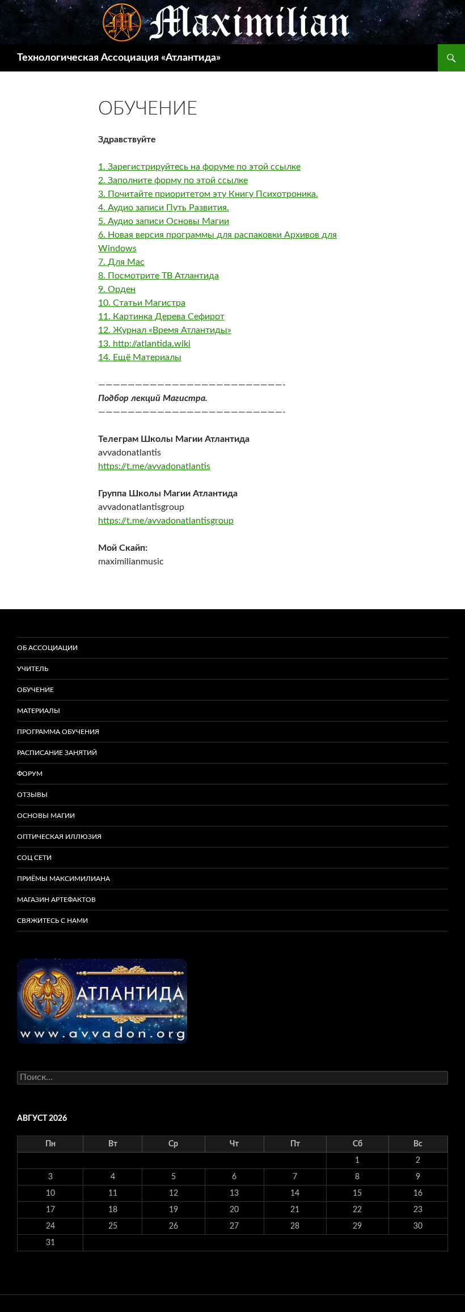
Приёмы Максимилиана (63, 878)
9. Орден (117, 289)
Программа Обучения (58, 731)
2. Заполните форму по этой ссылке (173, 180)
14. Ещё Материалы (139, 357)
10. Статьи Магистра (141, 302)
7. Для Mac (121, 262)
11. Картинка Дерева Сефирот (161, 316)
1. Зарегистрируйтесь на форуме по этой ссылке (199, 166)
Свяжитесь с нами (52, 920)
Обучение (35, 689)
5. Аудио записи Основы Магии (163, 221)
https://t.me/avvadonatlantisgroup (166, 520)
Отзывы (32, 794)
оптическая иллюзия (59, 836)
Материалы (38, 710)
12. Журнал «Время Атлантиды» (164, 330)
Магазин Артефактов (56, 899)
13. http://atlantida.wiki (144, 343)
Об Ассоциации (47, 647)
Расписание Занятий (57, 752)
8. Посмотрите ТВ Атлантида (158, 275)
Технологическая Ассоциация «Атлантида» (119, 58)
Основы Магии (46, 815)
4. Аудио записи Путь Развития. (163, 207)
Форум (30, 773)
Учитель (32, 668)
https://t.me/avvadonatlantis (154, 466)
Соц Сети (34, 857)
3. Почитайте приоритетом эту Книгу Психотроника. (208, 194)
